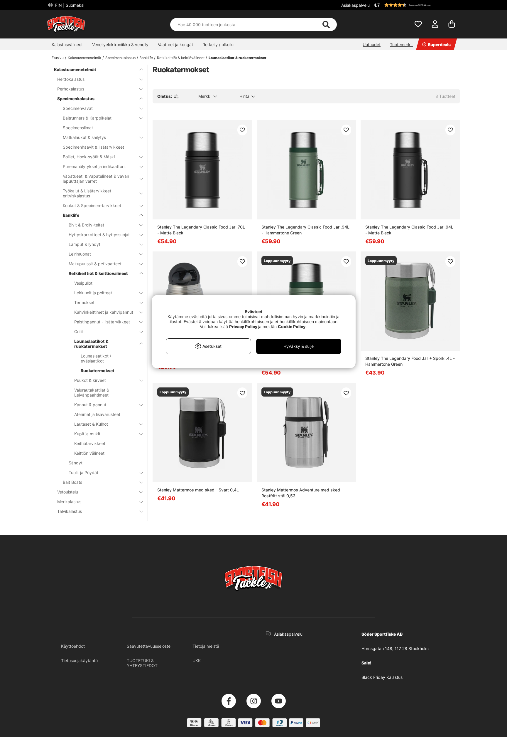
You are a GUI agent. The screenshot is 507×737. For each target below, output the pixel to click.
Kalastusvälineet (67, 44)
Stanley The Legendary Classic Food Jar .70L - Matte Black (201, 229)
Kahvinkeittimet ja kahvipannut (103, 312)
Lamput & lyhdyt (84, 244)
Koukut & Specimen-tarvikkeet (92, 205)
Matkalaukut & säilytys (84, 137)
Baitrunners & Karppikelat (87, 117)
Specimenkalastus (120, 58)
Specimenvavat (78, 108)
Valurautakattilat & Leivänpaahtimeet (91, 392)
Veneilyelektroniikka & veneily (120, 44)
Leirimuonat (80, 253)
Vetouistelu (67, 491)
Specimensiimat (78, 127)
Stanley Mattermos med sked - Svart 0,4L (198, 489)
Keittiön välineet (89, 453)
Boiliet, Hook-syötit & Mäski (89, 156)
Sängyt (75, 462)
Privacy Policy (243, 326)
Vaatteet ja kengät (175, 44)
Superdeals (439, 44)
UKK (196, 660)
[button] (416, 5)
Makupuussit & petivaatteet (95, 263)
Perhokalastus (70, 88)
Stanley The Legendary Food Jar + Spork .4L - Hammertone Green (410, 361)
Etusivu (58, 58)
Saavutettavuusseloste (148, 646)
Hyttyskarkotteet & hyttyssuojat (99, 234)
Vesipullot (83, 283)
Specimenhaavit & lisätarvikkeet (93, 147)
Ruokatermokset (97, 370)
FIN (69, 5)
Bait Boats (72, 482)
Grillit (79, 331)
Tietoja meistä (205, 646)
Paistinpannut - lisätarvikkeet (102, 321)
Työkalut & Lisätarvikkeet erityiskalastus (87, 193)
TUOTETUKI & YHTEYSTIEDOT (142, 663)
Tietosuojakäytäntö (79, 660)
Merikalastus (69, 501)
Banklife (146, 58)
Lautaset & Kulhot (91, 424)
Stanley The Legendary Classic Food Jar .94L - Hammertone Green (305, 229)
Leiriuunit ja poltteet (93, 292)
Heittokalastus (70, 79)
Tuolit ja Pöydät (83, 472)
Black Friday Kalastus (382, 677)
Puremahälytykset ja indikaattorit (94, 166)
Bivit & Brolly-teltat (86, 224)
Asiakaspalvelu (355, 5)
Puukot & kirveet (90, 380)
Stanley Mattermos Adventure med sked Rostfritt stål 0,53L (300, 492)
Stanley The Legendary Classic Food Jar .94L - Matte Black (409, 229)
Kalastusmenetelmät (84, 58)
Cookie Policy (291, 326)
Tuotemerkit (401, 44)
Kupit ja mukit (87, 433)
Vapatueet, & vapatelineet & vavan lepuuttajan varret (96, 179)
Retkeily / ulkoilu (218, 44)
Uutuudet (372, 44)
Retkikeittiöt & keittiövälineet (181, 58)
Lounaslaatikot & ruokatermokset (237, 58)
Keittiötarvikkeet (89, 443)
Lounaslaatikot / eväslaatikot (96, 358)
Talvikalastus (69, 511)
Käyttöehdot (73, 646)
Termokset (84, 302)
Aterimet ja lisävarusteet (97, 414)
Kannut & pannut (90, 404)
